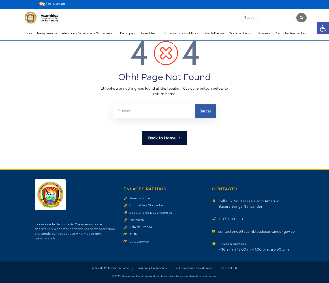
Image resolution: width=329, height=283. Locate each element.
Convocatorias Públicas (180, 33)
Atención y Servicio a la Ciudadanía (87, 33)
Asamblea (148, 33)
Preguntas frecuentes (290, 33)
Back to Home (162, 138)
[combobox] (268, 17)
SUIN (133, 234)
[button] (323, 28)
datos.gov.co (139, 241)
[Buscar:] (154, 111)
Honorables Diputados (146, 205)
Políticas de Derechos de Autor (194, 268)
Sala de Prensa (213, 33)
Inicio (27, 33)
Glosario (263, 33)
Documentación (240, 33)
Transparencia (47, 33)
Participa (126, 33)
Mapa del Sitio (229, 268)
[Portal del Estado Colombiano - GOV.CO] (52, 4)
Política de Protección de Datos (110, 268)
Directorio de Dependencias (150, 213)
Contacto (136, 220)
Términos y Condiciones (151, 268)
